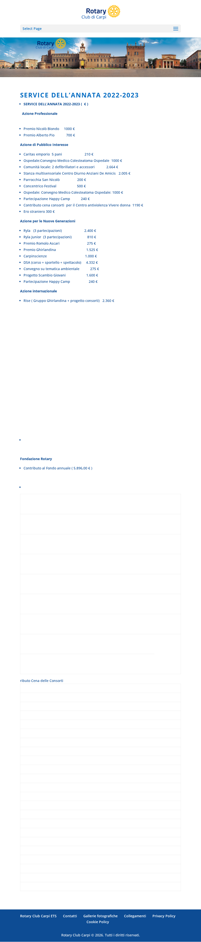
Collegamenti (135, 916)
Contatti (70, 916)
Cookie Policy (98, 921)
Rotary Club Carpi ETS (38, 916)
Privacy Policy (164, 916)
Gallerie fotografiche (100, 916)
